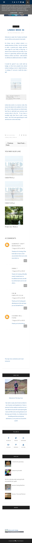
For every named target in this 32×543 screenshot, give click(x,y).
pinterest (16, 447)
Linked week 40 (10, 203)
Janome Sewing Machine (18, 485)
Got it (21, 12)
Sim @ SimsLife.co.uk (17, 294)
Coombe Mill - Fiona (17, 317)
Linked (7, 137)
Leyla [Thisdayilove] (15, 32)
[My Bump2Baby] (5, 527)
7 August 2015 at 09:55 (18, 320)
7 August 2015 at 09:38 (18, 298)
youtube (23, 447)
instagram (23, 440)
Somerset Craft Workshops (18, 245)
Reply (25, 260)
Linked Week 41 (9, 177)
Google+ (8, 447)
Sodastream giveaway (18, 462)
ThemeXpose (20, 540)
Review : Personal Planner (19, 494)
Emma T (15, 268)
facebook (8, 440)
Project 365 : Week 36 (11, 227)
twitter (16, 440)
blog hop (16, 26)
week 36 (15, 137)
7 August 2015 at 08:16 (18, 248)
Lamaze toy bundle (17, 470)
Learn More (13, 12)
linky (10, 137)
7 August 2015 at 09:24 (18, 271)
